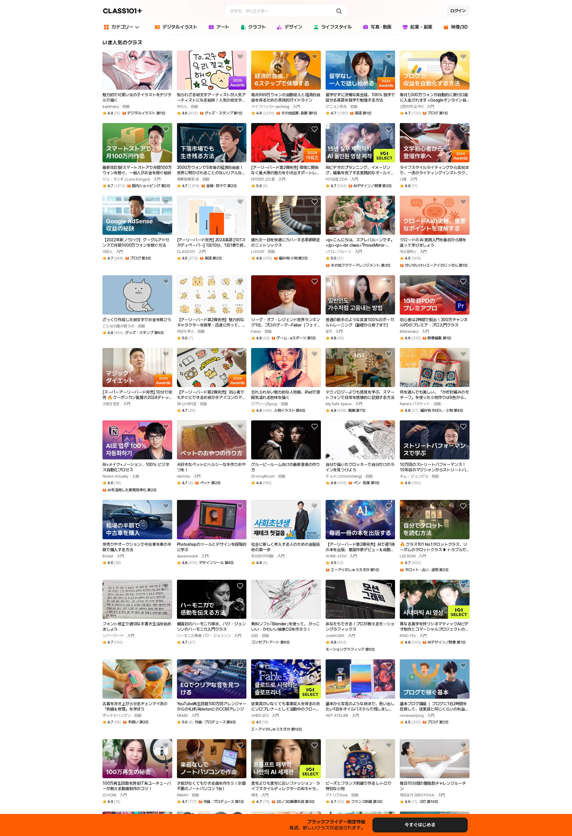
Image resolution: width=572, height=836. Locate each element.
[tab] (176, 28)
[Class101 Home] (122, 11)
